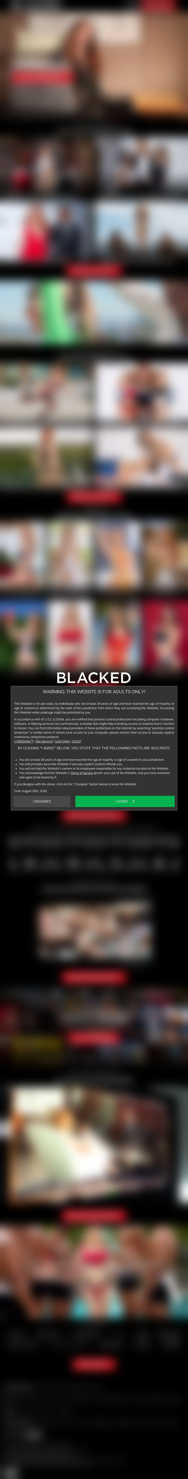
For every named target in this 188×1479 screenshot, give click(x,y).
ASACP (76, 741)
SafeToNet (62, 741)
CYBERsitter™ (24, 741)
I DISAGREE (42, 801)
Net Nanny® (44, 741)
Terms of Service (81, 773)
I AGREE (121, 801)
